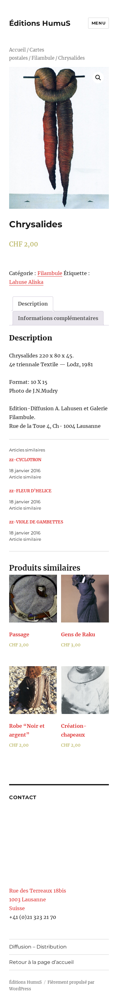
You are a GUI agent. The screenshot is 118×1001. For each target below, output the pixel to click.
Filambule (42, 58)
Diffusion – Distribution (38, 947)
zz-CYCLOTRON (25, 459)
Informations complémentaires (58, 318)
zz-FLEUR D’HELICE (30, 491)
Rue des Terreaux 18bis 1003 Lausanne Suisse (37, 899)
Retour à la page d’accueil (41, 962)
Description (33, 304)
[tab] (33, 303)
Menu (98, 22)
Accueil (17, 50)
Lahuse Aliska (26, 282)
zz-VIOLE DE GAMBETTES (36, 522)
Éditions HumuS (39, 23)
